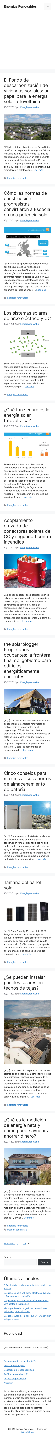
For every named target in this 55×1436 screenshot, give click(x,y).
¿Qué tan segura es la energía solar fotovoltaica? (26, 415)
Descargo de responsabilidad (19, 1370)
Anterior (9, 1243)
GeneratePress (27, 1432)
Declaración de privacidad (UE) (20, 1361)
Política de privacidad (15, 1378)
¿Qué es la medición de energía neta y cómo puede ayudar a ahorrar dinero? (27, 1128)
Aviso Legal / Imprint (14, 1365)
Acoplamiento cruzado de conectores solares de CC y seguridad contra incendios (27, 531)
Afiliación (8, 1383)
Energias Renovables (20, 6)
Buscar (7, 1257)
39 (25, 1243)
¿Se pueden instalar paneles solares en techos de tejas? (24, 982)
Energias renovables (17, 178)
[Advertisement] (27, 41)
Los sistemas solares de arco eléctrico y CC (27, 315)
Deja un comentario (17, 1229)
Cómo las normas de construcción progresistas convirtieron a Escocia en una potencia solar (27, 203)
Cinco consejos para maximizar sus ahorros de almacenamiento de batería (27, 781)
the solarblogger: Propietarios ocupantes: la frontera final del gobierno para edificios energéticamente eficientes (27, 660)
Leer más (38, 170)
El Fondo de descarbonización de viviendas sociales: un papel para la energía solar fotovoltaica (27, 90)
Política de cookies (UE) (16, 1374)
